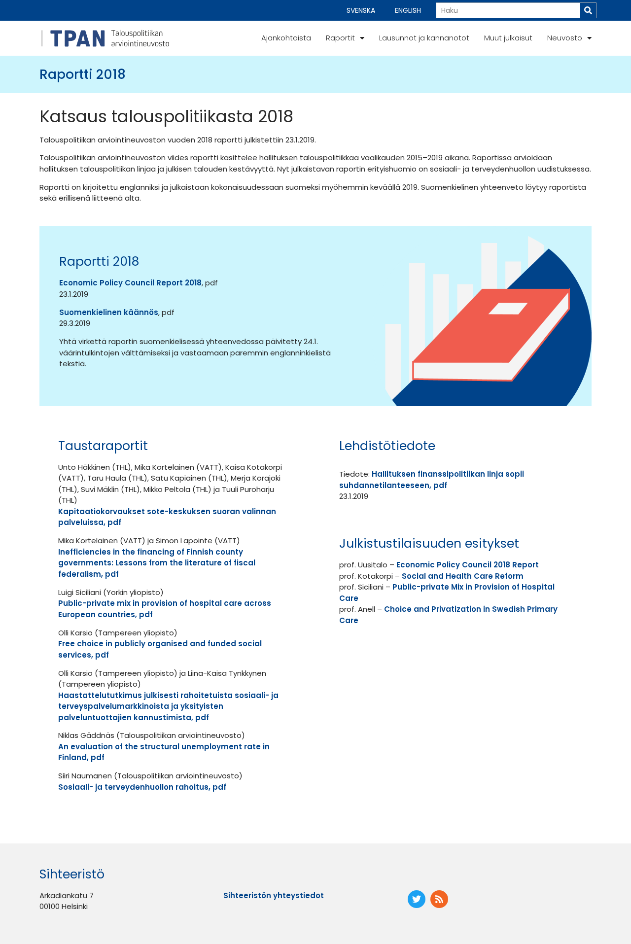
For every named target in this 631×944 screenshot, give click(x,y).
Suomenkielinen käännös (108, 312)
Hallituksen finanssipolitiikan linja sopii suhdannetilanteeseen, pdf (431, 479)
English (408, 10)
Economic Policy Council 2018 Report (467, 564)
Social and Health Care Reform (463, 576)
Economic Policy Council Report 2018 (130, 283)
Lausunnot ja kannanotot (424, 38)
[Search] (588, 10)
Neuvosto (564, 38)
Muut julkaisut (508, 38)
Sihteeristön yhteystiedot (273, 895)
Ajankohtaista (286, 38)
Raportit (340, 38)
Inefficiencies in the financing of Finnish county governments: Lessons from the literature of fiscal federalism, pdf (156, 563)
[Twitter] (416, 899)
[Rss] (439, 899)
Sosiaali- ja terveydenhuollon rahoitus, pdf (142, 787)
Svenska (361, 10)
